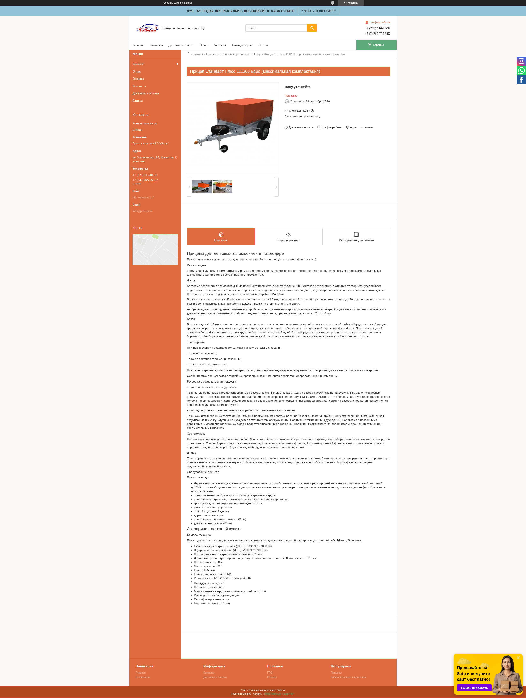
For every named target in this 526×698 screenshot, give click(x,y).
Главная (138, 45)
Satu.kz (281, 690)
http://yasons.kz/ (143, 197)
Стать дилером (242, 45)
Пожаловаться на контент (279, 693)
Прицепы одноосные (235, 54)
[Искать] (312, 28)
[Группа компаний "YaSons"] (148, 27)
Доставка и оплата (180, 45)
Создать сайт (171, 2)
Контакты (219, 45)
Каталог (155, 45)
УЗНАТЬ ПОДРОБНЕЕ (318, 11)
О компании (143, 677)
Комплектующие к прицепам (348, 677)
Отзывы (138, 78)
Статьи (263, 45)
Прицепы (212, 54)
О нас (203, 45)
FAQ (269, 672)
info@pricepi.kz (142, 211)
